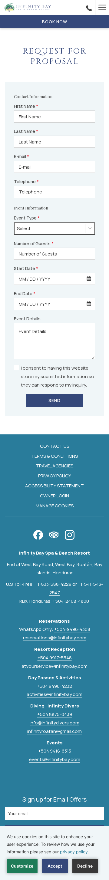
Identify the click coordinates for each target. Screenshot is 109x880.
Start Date (26, 268)
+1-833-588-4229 (53, 584)
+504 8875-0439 (54, 714)
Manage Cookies (55, 506)
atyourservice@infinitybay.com (54, 666)
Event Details (27, 318)
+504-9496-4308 (72, 629)
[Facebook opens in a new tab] (38, 534)
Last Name (26, 131)
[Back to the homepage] (28, 8)
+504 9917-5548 (55, 657)
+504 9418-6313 (54, 751)
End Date (24, 293)
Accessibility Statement (54, 486)
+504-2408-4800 (71, 601)
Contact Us (54, 446)
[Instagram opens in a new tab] (69, 534)
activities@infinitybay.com (54, 694)
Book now (54, 22)
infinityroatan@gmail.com (54, 731)
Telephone (26, 181)
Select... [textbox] (25, 228)
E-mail (21, 156)
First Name (26, 106)
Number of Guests (34, 243)
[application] (54, 853)
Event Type (27, 218)
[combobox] (54, 228)
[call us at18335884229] (89, 7)
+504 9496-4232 (54, 686)
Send (54, 400)
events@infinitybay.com (54, 759)
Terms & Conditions (54, 456)
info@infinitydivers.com (54, 723)
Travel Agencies (54, 466)
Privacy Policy (54, 476)
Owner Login (54, 496)
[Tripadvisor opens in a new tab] (54, 534)
